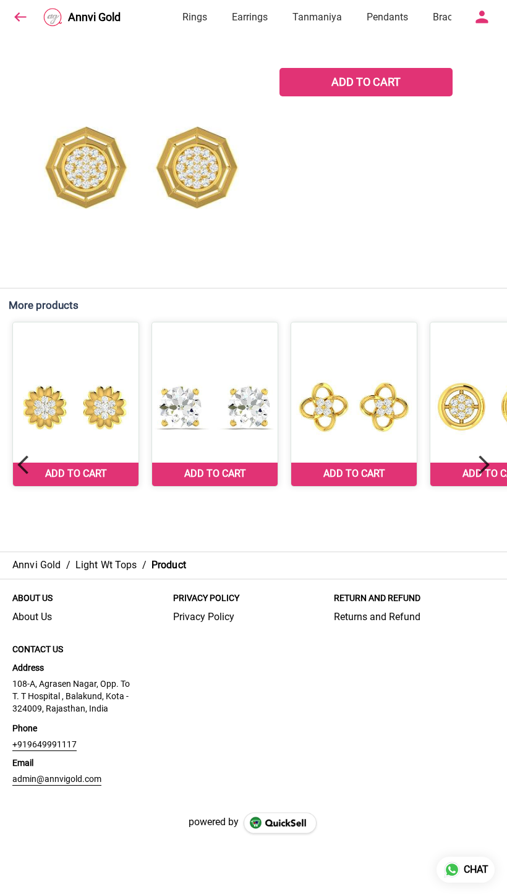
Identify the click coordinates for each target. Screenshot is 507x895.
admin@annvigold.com (56, 779)
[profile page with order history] (482, 17)
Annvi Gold (94, 17)
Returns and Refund (377, 617)
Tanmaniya (317, 17)
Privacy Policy (203, 617)
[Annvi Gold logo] (52, 17)
